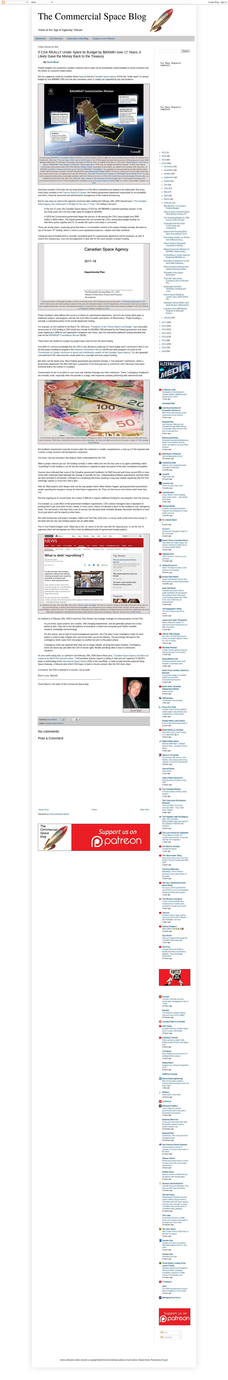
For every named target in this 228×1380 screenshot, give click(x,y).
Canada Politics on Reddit (173, 1022)
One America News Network (174, 1145)
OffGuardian (167, 698)
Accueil (165, 997)
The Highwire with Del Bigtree (175, 817)
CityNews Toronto (170, 1038)
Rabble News (168, 1172)
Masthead (40, 38)
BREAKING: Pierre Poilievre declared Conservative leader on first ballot (174, 874)
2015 (164, 329)
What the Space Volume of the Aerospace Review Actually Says (98, 178)
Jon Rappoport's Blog (171, 609)
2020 (164, 156)
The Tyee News (169, 1229)
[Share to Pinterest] (79, 719)
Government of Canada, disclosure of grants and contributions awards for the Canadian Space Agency (84, 352)
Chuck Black (53, 62)
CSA (93, 183)
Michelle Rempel (169, 647)
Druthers (166, 529)
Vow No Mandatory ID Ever (172, 456)
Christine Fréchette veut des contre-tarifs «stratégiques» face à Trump (175, 1001)
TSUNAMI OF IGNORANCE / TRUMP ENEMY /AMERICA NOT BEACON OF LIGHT (174, 394)
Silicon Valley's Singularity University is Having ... (175, 244)
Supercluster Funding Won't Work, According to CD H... (176, 232)
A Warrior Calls (169, 390)
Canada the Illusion (169, 849)
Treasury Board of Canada (74, 192)
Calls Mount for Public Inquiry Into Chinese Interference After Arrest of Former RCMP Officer (174, 545)
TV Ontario (167, 1282)
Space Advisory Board (106, 181)
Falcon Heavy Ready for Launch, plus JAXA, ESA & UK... (176, 297)
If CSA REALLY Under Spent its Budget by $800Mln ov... (177, 256)
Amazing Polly (168, 403)
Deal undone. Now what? (171, 1095)
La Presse (166, 1101)
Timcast (165, 913)
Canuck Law (167, 483)
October (167, 174)
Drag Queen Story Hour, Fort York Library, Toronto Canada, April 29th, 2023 (175, 860)
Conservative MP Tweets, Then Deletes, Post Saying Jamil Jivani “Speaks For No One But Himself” (175, 759)
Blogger (164, 1360)
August (167, 181)
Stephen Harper (86, 167)
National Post (168, 1133)
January (167, 318)
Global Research (169, 565)
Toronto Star (167, 1240)
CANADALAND (169, 463)
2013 (164, 337)
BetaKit (165, 1010)
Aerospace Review (134, 176)
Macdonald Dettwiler (97, 171)
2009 (164, 351)
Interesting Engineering (172, 1079)
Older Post (144, 810)
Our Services (56, 38)
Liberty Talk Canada (171, 634)
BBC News (136, 612)
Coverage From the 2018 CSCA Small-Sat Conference (174, 225)
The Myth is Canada (171, 846)
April (166, 196)
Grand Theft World (170, 577)
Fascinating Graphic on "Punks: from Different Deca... (177, 238)
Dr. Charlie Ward (169, 520)
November (168, 170)
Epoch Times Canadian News (175, 540)
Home (94, 810)
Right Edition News (170, 741)
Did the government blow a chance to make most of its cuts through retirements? (175, 1163)
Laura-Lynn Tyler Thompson (174, 620)
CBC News (167, 1026)
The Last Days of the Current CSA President (74, 160)
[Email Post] (63, 719)
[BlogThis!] (70, 719)
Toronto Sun (167, 1254)
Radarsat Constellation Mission (88, 349)
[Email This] (67, 719)
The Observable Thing (171, 855)
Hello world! (166, 771)
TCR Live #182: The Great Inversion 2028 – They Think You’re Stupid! (173, 807)
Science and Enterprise (172, 1183)
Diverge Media (168, 506)
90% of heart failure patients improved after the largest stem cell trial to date (175, 1083)
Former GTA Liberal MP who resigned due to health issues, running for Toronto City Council (174, 903)
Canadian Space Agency (105, 76)
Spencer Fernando (170, 755)
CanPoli (165, 474)
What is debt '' (87, 605)
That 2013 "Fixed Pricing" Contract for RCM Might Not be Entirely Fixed (114, 174)
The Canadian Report (171, 789)
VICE (164, 1286)
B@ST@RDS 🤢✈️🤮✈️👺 (173, 929)
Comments (167, 1337)
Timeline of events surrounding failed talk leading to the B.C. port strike (174, 1245)
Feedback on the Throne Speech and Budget (112, 327)
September (169, 177)
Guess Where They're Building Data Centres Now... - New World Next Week (174, 497)
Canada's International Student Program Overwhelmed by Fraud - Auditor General (175, 511)
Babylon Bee (168, 422)
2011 (164, 344)
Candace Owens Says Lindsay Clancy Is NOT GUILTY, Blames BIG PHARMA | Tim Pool (174, 917)
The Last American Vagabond (175, 833)
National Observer (170, 1119)
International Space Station (75, 661)
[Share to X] (73, 719)
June (166, 188)
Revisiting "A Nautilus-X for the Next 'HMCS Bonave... (176, 262)
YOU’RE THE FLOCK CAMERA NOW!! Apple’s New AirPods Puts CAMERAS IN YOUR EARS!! (174, 712)
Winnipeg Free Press (171, 1298)
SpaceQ (82, 76)
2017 (164, 322)
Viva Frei (166, 947)
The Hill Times (168, 1195)
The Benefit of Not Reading (172, 700)
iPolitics (165, 1092)
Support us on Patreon (104, 38)
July (166, 185)
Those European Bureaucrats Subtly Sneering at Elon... (176, 268)
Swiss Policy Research (172, 778)
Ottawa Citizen (168, 1158)
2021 (164, 152)
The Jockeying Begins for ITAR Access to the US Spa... (176, 219)
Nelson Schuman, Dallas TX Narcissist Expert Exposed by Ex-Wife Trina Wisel (175, 625)
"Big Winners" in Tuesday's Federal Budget (175, 207)
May (166, 192)
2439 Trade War (168, 477)
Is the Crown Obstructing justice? (174, 723)
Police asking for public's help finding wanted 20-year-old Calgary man (175, 1042)
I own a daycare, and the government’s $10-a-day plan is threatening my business (174, 1110)
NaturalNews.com (170, 659)
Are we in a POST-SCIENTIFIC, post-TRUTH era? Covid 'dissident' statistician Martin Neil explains (175, 890)
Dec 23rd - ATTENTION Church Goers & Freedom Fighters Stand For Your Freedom (174, 638)
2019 (164, 160)
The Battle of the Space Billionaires (173, 274)
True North (167, 936)
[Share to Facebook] (76, 719)
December (168, 167)
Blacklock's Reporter (171, 454)
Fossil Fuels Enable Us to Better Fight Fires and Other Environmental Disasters (174, 677)
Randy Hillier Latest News (173, 721)
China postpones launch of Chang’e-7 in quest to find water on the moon (175, 1149)
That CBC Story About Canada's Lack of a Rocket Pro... (176, 280)
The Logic (166, 1215)
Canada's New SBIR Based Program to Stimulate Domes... (175, 311)
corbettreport (168, 492)
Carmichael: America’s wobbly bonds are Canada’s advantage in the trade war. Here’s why (175, 1220)
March (167, 199)
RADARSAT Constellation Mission (63, 158)
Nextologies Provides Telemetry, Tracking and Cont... (175, 289)
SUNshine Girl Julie (169, 1256)
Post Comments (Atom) (59, 814)
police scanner (167, 691)
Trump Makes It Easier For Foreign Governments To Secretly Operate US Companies (175, 837)
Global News (167, 1063)
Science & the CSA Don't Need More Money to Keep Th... (176, 213)
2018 (164, 163)
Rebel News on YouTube (172, 730)
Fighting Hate (168, 554)
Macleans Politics (170, 1106)
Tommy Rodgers (169, 926)
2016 (164, 326)
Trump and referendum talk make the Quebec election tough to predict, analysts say (174, 1124)
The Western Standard (172, 899)
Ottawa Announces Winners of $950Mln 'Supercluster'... (176, 250)
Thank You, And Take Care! (172, 486)
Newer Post (44, 810)
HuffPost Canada (169, 1074)
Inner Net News (169, 588)
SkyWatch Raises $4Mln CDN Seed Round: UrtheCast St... (177, 304)
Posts (165, 1332)
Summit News (168, 769)
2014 (164, 333)
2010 (164, 348)
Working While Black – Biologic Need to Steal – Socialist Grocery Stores (174, 746)
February (168, 203)
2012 (164, 340)
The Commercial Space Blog (92, 16)
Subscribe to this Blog (77, 38)
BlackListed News (170, 438)
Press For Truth (169, 707)
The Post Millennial (170, 869)
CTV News (166, 1051)
